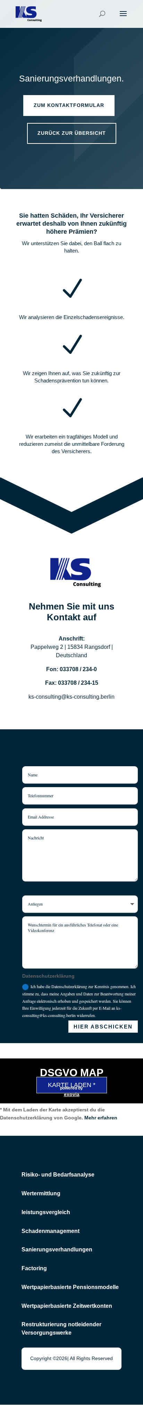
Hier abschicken (103, 1027)
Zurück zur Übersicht (71, 133)
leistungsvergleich (46, 1212)
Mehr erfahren (100, 1117)
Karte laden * (71, 1084)
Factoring (34, 1268)
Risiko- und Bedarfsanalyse (58, 1175)
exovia (71, 1094)
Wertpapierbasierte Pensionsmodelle (70, 1287)
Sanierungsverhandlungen (57, 1249)
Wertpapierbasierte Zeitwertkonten (67, 1306)
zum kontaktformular (69, 105)
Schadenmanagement (50, 1231)
